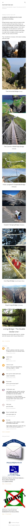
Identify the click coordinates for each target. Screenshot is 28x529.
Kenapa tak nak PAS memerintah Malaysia (10, 511)
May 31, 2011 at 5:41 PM (10, 400)
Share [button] (3, 341)
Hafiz (7, 404)
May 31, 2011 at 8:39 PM (10, 408)
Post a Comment (6, 431)
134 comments (8, 483)
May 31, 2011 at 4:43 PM (10, 369)
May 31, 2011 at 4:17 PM (10, 353)
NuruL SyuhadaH (10, 412)
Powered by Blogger (15, 522)
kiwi (7, 420)
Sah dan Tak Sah (7, 5)
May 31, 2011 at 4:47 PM (10, 377)
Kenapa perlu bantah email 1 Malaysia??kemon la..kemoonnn (13, 479)
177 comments (8, 514)
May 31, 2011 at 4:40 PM (11, 360)
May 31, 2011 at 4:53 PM (10, 385)
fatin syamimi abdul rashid (12, 373)
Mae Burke (17, 525)
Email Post (7, 341)
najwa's (8, 357)
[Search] (25, 2)
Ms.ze (7, 381)
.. (6, 348)
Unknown (8, 364)
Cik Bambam (9, 389)
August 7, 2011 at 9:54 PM (11, 428)
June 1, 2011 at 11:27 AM (10, 416)
